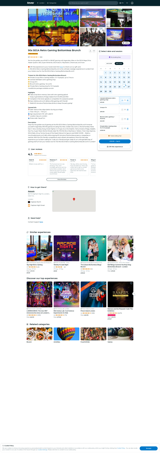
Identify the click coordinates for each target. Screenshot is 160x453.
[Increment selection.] (127, 100)
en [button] (123, 3)
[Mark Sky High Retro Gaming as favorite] (50, 237)
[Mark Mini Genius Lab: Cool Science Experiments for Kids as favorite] (77, 283)
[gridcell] (124, 87)
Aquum (31, 191)
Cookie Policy (121, 448)
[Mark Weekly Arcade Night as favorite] (77, 237)
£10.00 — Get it (115, 141)
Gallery (127, 43)
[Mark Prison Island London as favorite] (104, 283)
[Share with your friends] (90, 51)
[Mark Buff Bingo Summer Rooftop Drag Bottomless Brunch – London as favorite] (131, 237)
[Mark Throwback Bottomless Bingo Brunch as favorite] (104, 237)
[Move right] (134, 247)
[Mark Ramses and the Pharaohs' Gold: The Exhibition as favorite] (131, 283)
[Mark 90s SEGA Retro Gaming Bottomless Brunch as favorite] (94, 51)
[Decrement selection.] (122, 100)
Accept (148, 448)
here (61, 67)
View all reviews (61, 179)
